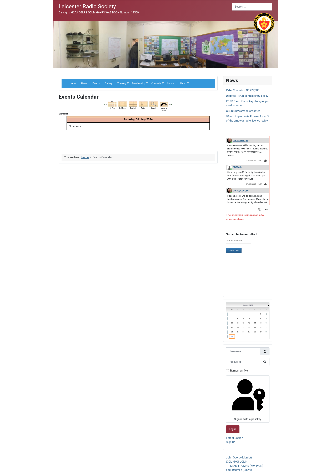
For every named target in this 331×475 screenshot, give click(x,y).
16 (266, 323)
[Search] (153, 104)
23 (266, 327)
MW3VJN (237, 167)
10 (232, 323)
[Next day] (170, 104)
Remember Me (239, 370)
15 (261, 323)
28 (255, 332)
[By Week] (133, 104)
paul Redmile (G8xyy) (239, 470)
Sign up (230, 442)
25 (238, 332)
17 (232, 327)
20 (249, 327)
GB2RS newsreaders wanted (243, 111)
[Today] (143, 104)
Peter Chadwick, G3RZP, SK (242, 90)
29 (261, 332)
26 (243, 332)
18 (238, 327)
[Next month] (171, 104)
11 (238, 323)
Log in (233, 429)
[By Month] (122, 104)
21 (255, 327)
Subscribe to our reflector (242, 234)
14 (255, 323)
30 (266, 332)
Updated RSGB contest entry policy (247, 95)
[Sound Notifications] (266, 209)
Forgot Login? (234, 438)
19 (243, 327)
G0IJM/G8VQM (240, 140)
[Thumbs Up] (265, 160)
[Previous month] (104, 104)
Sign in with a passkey (247, 419)
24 (232, 332)
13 (249, 323)
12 (243, 323)
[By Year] (112, 104)
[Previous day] (106, 104)
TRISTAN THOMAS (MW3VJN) (244, 465)
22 (261, 327)
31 (232, 336)
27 (249, 332)
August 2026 (248, 305)
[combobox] (252, 7)
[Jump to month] (164, 104)
